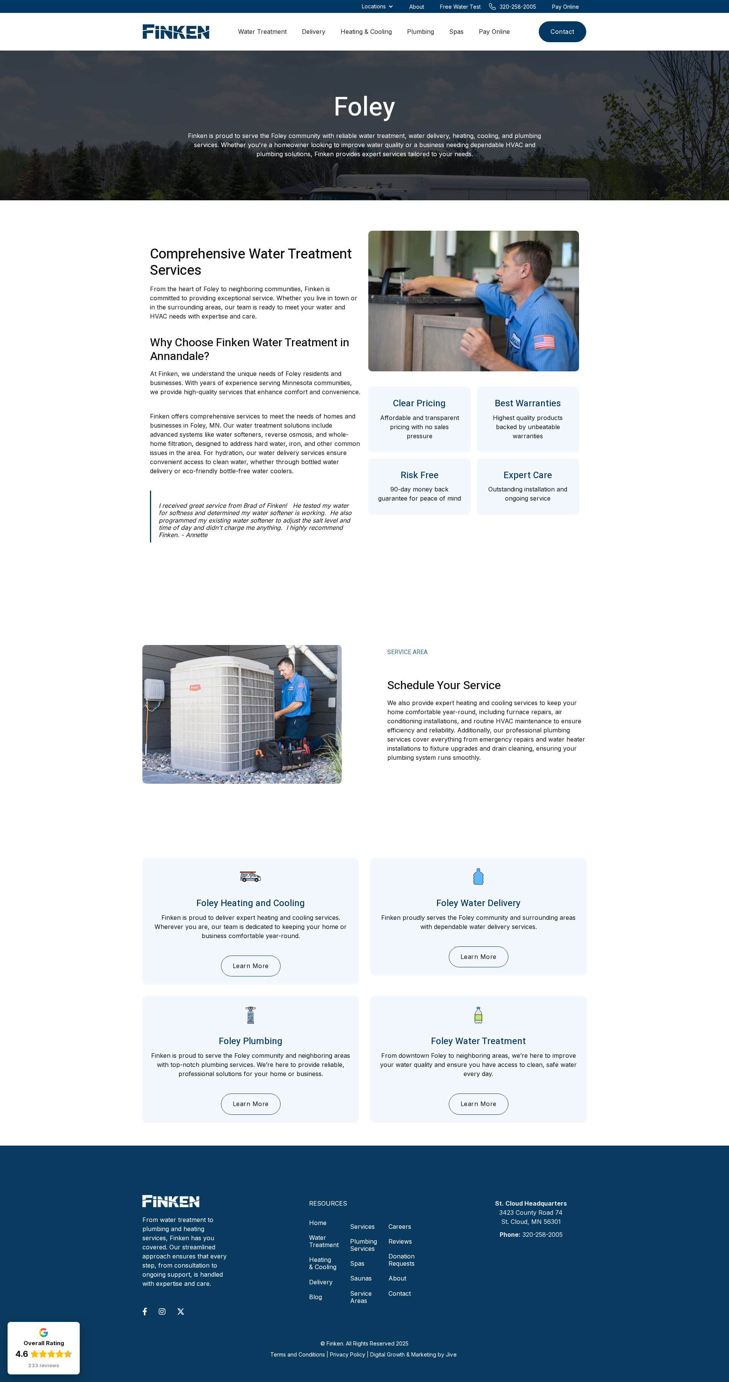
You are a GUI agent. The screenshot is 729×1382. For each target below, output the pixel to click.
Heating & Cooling (366, 31)
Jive (451, 1354)
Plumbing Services (363, 1245)
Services (362, 1226)
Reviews (400, 1241)
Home (318, 1223)
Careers (399, 1226)
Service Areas (361, 1297)
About (397, 1278)
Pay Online (494, 31)
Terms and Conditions (297, 1354)
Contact (562, 31)
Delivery (313, 31)
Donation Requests (401, 1259)
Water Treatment (262, 31)
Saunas (361, 1278)
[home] (176, 31)
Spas (456, 31)
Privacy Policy (347, 1354)
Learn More (251, 966)
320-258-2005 (542, 1234)
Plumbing (420, 31)
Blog (315, 1297)
